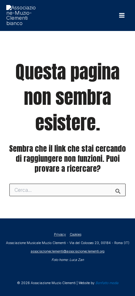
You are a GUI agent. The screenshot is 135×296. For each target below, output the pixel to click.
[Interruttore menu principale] (122, 15)
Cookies (75, 234)
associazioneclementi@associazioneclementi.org (68, 251)
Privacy (60, 234)
